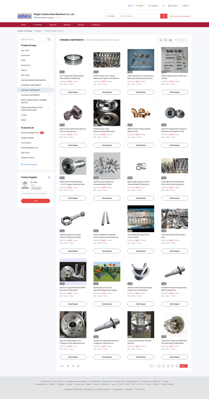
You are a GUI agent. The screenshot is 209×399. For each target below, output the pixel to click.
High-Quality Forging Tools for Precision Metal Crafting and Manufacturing (138, 184)
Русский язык (79, 384)
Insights (165, 381)
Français (69, 384)
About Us (52, 24)
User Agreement (118, 389)
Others (23, 120)
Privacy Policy (140, 389)
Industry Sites (120, 381)
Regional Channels (133, 381)
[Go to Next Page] (185, 40)
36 (73, 366)
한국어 (120, 384)
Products (38, 24)
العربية (114, 384)
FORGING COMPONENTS (30, 90)
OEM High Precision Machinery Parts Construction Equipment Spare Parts (172, 184)
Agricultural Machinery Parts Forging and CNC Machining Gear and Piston (72, 343)
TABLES (24, 70)
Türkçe (148, 384)
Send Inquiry (73, 92)
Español (52, 384)
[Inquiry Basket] (163, 5)
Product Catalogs (30, 164)
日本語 (127, 384)
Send (35, 201)
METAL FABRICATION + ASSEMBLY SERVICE (34, 101)
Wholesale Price (108, 381)
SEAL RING (25, 75)
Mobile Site (156, 381)
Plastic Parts (26, 65)
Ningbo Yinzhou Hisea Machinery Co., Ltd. (54, 14)
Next (182, 366)
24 (68, 366)
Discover (81, 24)
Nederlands (105, 384)
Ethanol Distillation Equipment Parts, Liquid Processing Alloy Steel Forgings (106, 237)
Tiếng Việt (156, 384)
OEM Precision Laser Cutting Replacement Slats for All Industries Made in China (106, 78)
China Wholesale (94, 381)
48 (78, 366)
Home (23, 24)
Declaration (129, 389)
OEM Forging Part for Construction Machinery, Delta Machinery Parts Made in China (140, 78)
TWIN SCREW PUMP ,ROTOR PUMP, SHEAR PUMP (31, 108)
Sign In (130, 5)
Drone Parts (25, 55)
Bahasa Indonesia (168, 384)
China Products (57, 381)
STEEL (23, 60)
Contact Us (96, 24)
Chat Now (37, 188)
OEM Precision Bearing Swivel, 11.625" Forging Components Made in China (73, 184)
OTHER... (24, 115)
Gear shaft (25, 50)
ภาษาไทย (140, 384)
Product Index (146, 381)
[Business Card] (49, 177)
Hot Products (45, 381)
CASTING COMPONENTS (30, 95)
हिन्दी (133, 384)
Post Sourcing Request (181, 16)
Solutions (67, 24)
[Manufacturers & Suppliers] (33, 5)
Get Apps (174, 5)
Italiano (88, 384)
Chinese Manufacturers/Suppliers (76, 381)
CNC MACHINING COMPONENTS (33, 80)
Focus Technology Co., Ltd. (89, 389)
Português (60, 384)
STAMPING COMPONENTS (31, 85)
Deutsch (96, 384)
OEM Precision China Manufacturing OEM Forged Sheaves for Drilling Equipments (105, 131)
